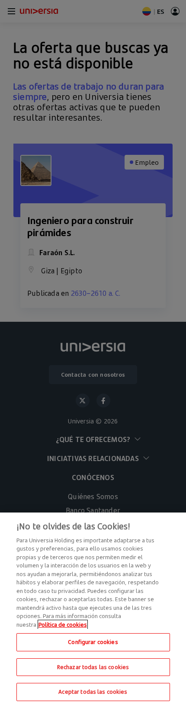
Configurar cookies (93, 642)
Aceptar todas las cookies (92, 691)
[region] (93, 610)
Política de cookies (62, 624)
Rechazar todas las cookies (93, 667)
